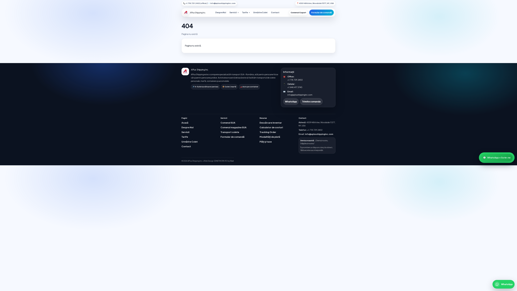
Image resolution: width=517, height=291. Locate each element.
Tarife (246, 12)
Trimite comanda (311, 101)
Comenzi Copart (298, 12)
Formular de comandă (321, 12)
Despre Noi (220, 12)
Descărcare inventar (271, 122)
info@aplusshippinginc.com (319, 134)
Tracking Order (268, 132)
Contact (275, 12)
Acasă (184, 122)
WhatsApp (291, 101)
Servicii (234, 12)
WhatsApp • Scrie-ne (497, 157)
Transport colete (230, 132)
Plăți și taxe (266, 141)
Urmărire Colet (260, 12)
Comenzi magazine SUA (234, 127)
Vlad (232, 161)
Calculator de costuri (271, 127)
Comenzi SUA (228, 122)
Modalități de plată (270, 136)
